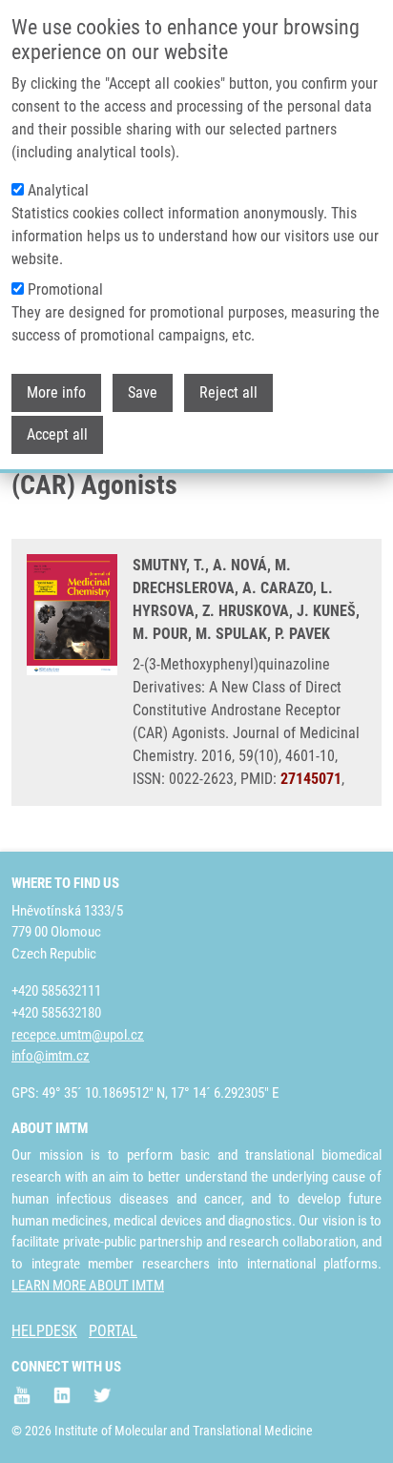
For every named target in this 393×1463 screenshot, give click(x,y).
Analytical (58, 190)
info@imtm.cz (50, 1055)
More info (56, 392)
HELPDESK (44, 1331)
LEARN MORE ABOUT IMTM (87, 1285)
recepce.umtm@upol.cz (77, 1034)
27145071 (310, 779)
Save (142, 392)
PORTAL (113, 1331)
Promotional (65, 289)
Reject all (228, 392)
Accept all (57, 434)
